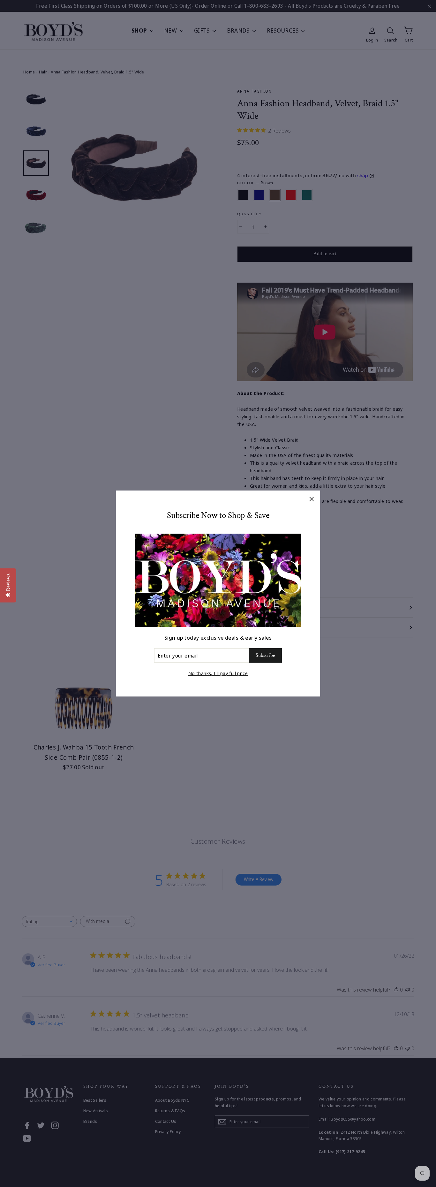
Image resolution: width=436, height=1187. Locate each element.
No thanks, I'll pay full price (218, 673)
